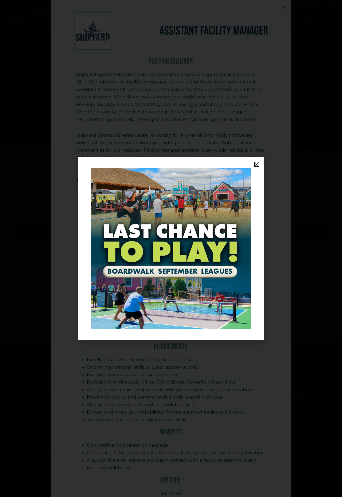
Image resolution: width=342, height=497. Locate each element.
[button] (257, 164)
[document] (171, 248)
